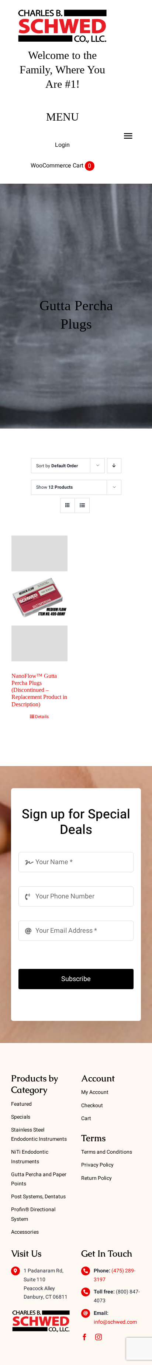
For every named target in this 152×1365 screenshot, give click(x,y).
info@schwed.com (115, 1322)
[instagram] (98, 1337)
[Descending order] (114, 465)
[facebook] (84, 1337)
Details (42, 716)
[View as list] (82, 505)
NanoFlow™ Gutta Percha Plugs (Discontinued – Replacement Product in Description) (39, 690)
